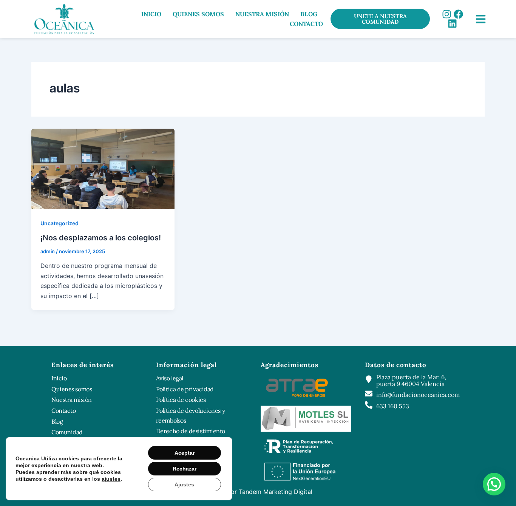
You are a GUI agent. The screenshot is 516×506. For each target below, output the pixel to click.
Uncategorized (59, 223)
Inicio (151, 14)
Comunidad (67, 432)
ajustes (111, 479)
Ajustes (184, 484)
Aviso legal (169, 378)
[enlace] (480, 19)
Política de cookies (180, 399)
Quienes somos (198, 14)
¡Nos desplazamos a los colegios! (100, 237)
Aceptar (185, 453)
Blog (308, 14)
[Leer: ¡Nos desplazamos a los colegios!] (103, 168)
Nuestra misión (262, 14)
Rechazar (184, 469)
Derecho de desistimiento (190, 431)
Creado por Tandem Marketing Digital (258, 491)
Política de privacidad (185, 389)
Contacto (306, 24)
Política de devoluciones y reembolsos (190, 415)
